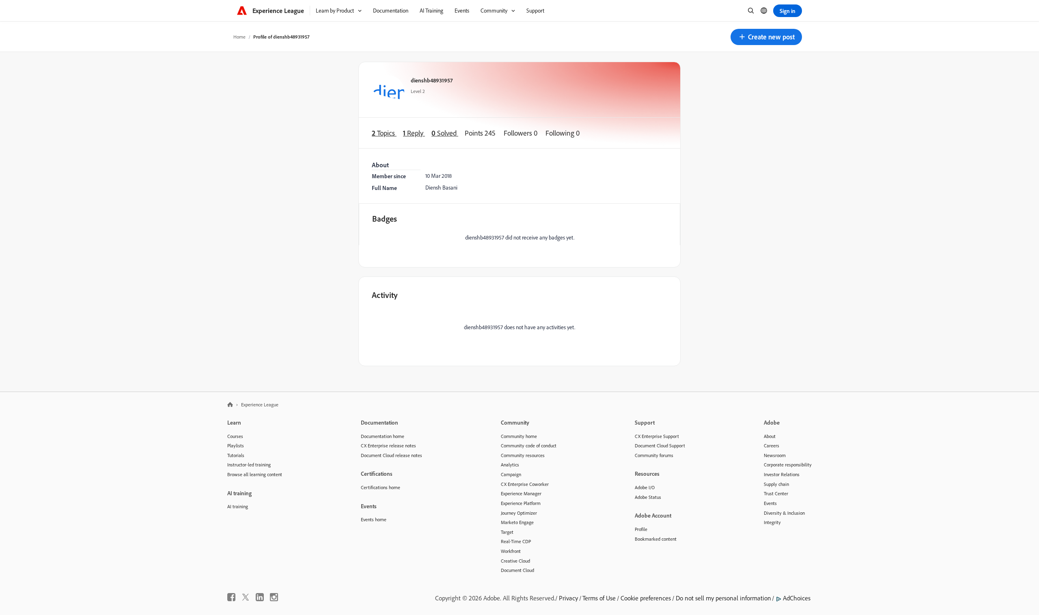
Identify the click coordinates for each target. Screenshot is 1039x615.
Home (239, 37)
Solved (444, 133)
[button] (766, 37)
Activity (385, 295)
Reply (414, 133)
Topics (384, 133)
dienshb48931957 (432, 80)
